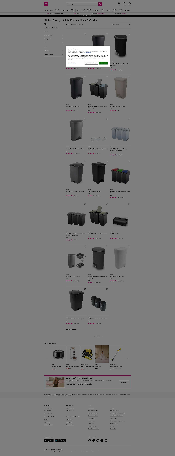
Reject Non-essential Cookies (91, 63)
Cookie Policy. (88, 52)
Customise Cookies (72, 62)
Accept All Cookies (103, 63)
